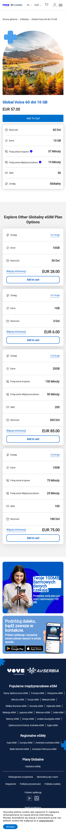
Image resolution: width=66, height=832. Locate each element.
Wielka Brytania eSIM (16, 706)
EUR (37, 5)
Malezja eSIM (9, 712)
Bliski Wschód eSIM (19, 749)
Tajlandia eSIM (53, 706)
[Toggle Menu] (61, 5)
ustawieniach (46, 820)
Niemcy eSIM (12, 719)
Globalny (24, 19)
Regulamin (10, 784)
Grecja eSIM (28, 719)
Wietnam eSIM (43, 712)
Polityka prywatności (30, 784)
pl (28, 5)
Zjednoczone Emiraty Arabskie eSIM (26, 725)
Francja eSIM (37, 693)
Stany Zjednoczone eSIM (16, 693)
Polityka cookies (53, 784)
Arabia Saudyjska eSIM (48, 719)
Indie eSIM (58, 712)
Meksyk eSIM (48, 699)
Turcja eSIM (33, 699)
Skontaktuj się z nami (47, 777)
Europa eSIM (26, 742)
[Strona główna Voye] (12, 5)
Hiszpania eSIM (55, 693)
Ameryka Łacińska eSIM (47, 742)
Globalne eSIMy (33, 766)
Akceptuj (10, 826)
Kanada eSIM (36, 706)
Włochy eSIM (17, 699)
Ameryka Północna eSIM (44, 749)
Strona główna (10, 19)
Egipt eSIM (52, 725)
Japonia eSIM (26, 712)
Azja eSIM (11, 742)
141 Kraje (55, 235)
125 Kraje (55, 356)
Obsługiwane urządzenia (20, 777)
